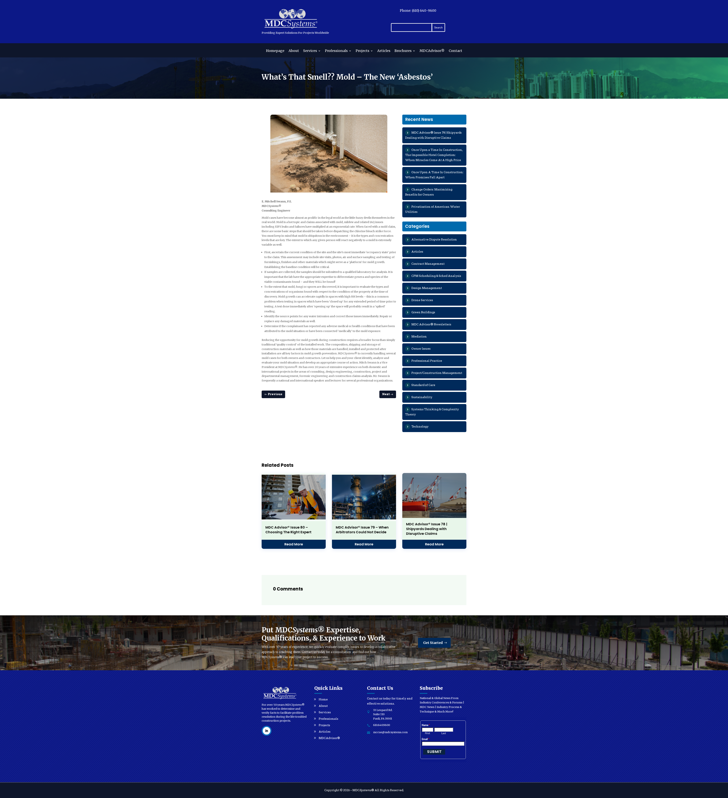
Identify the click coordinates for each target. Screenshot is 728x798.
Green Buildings (423, 312)
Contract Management (428, 263)
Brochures (403, 51)
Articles (383, 51)
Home (323, 699)
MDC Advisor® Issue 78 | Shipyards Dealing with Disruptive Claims (426, 529)
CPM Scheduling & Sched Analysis (436, 276)
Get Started (433, 643)
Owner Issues (421, 348)
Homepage (275, 51)
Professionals (336, 51)
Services (310, 51)
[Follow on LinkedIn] (266, 731)
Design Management (426, 288)
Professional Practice (426, 361)
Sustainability (421, 397)
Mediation (419, 336)
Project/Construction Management (436, 373)
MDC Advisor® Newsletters (431, 324)
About (294, 51)
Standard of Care (423, 385)
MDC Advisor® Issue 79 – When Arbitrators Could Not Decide (362, 529)
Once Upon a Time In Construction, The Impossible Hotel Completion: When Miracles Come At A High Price (434, 155)
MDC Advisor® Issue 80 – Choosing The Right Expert (288, 529)
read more (293, 544)
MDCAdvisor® (432, 51)
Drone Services (422, 300)
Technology (420, 426)
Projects (362, 51)
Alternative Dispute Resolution (434, 239)
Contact (455, 51)
